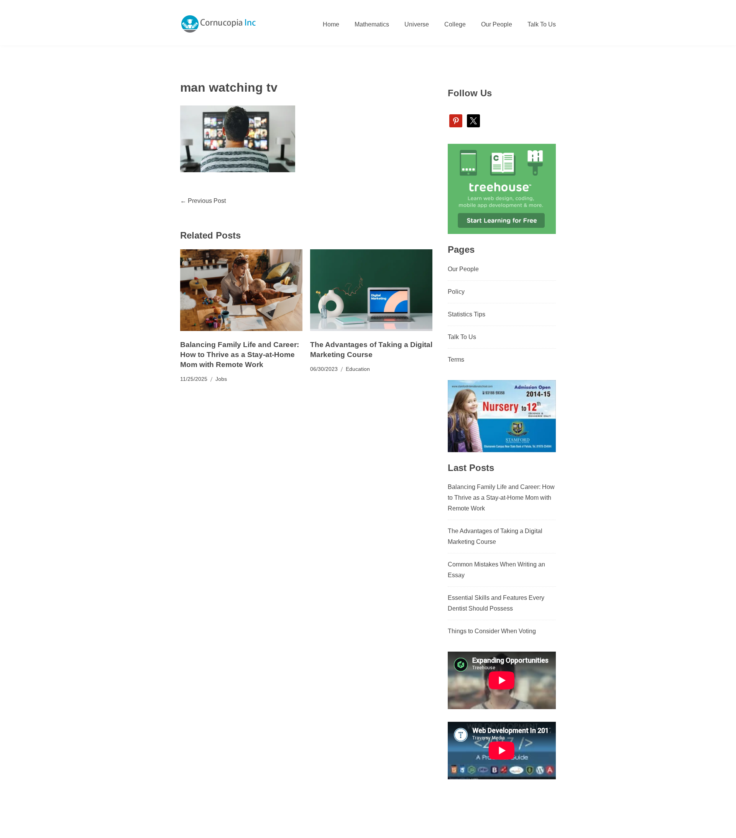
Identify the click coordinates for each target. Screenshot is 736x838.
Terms (456, 359)
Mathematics (372, 24)
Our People (496, 24)
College (455, 24)
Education (358, 369)
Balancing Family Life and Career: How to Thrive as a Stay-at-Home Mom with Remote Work (239, 355)
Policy (456, 291)
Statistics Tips (466, 314)
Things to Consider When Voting (492, 631)
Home (331, 24)
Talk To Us (541, 24)
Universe (416, 24)
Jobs (221, 379)
